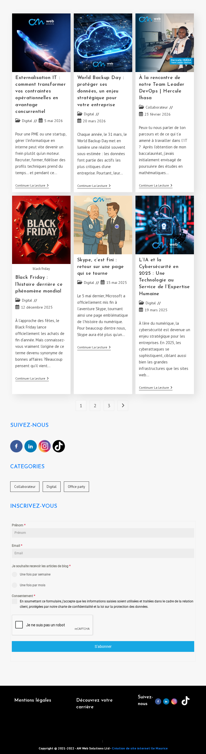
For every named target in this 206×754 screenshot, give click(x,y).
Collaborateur (157, 107)
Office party (76, 486)
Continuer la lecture (32, 186)
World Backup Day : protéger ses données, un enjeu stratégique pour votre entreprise (100, 92)
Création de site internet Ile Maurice (140, 748)
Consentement (23, 596)
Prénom (18, 525)
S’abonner (103, 646)
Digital (27, 120)
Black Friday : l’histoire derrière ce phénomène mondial (38, 284)
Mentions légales (32, 700)
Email (17, 546)
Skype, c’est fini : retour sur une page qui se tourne (100, 267)
